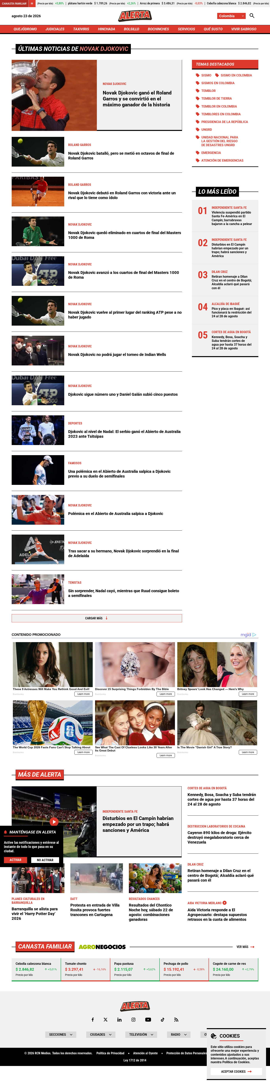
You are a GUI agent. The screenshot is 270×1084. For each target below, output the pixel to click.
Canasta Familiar (14, 3)
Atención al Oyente (145, 1053)
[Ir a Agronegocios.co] (102, 947)
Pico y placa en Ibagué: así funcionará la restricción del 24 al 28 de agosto (231, 312)
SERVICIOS (186, 29)
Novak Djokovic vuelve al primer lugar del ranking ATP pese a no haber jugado (125, 314)
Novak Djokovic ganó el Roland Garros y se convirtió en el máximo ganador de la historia (137, 99)
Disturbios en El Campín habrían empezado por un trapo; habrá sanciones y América (230, 250)
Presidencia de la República (224, 122)
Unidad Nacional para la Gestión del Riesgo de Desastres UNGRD (219, 141)
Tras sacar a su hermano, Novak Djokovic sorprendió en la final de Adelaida (123, 553)
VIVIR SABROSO (243, 29)
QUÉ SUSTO (213, 29)
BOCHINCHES (158, 29)
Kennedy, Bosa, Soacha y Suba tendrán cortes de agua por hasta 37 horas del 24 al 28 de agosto (231, 342)
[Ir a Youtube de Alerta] (148, 1020)
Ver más (242, 947)
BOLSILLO (131, 29)
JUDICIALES (54, 29)
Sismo (206, 75)
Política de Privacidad (110, 1053)
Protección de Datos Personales (186, 1053)
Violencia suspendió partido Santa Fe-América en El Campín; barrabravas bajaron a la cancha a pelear (232, 218)
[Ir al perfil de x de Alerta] (106, 1020)
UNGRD (206, 130)
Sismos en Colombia (218, 83)
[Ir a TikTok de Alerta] (162, 1020)
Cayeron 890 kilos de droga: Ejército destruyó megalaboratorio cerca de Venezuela (219, 837)
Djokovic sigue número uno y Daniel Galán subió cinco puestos (123, 394)
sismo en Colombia (236, 75)
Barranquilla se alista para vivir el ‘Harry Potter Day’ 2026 (35, 914)
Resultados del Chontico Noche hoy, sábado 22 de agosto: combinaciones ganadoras (151, 912)
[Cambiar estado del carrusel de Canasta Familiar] (32, 3)
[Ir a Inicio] (135, 16)
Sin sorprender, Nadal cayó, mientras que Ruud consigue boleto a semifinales (123, 593)
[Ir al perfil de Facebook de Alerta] (93, 1020)
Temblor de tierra (216, 98)
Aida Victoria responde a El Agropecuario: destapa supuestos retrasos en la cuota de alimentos (217, 915)
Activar (15, 860)
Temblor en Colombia (219, 106)
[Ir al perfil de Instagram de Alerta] (133, 1020)
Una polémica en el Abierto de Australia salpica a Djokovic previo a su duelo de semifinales (119, 474)
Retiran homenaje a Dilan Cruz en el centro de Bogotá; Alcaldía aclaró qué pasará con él (232, 282)
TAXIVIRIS (81, 29)
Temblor (208, 91)
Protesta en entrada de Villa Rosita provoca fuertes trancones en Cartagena (95, 910)
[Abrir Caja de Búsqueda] (252, 16)
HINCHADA (106, 29)
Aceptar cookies (233, 1072)
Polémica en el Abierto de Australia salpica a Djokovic (115, 513)
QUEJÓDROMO (25, 29)
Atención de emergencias (222, 160)
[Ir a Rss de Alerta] (176, 1020)
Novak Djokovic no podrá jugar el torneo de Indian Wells (117, 354)
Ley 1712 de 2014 (135, 1060)
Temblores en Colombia (221, 114)
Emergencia (211, 153)
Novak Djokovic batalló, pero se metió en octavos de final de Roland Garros (121, 155)
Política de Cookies (235, 1062)
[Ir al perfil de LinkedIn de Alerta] (119, 1020)
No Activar (45, 860)
